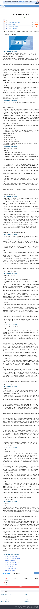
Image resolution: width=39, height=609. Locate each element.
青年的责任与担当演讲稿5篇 (10, 560)
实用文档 (7, 9)
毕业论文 (10, 9)
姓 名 (2, 580)
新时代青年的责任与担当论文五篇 (11, 564)
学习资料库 (3, 9)
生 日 (2, 584)
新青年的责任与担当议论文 (9, 566)
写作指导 (12, 9)
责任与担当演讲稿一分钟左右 (6, 599)
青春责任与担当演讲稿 (26, 594)
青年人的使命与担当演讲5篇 (10, 570)
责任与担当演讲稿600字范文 (6, 594)
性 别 (2, 582)
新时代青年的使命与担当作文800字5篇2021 (12, 558)
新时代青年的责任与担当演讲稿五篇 (11, 556)
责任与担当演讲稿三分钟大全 (6, 601)
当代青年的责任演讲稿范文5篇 (10, 568)
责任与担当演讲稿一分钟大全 (27, 601)
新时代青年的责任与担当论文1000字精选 (12, 562)
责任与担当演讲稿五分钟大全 (27, 599)
